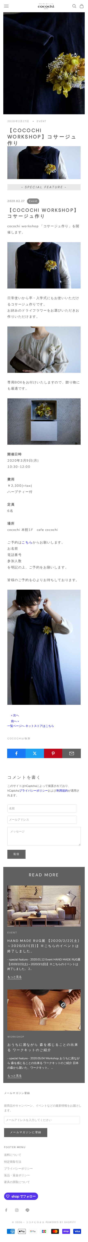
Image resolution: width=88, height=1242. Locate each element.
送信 (16, 854)
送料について (12, 1155)
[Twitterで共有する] (35, 753)
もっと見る (14, 977)
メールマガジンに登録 (25, 1132)
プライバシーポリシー (33, 791)
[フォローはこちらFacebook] (6, 1210)
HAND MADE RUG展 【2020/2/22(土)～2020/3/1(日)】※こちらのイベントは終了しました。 (43, 946)
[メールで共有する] (71, 753)
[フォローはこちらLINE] (27, 1210)
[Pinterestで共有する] (53, 753)
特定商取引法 (12, 1162)
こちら (27, 542)
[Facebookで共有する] (16, 753)
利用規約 (62, 791)
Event (42, 121)
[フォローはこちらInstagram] (17, 1210)
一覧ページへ (16, 726)
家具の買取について (17, 1182)
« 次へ (15, 715)
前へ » (15, 721)
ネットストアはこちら (39, 726)
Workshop (15, 1036)
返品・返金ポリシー (17, 1175)
